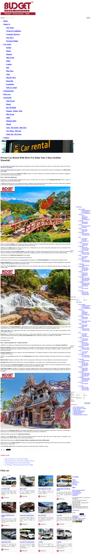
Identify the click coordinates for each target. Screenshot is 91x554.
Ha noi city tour (76, 409)
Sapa (80, 255)
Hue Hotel (84, 239)
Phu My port (85, 247)
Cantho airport (85, 243)
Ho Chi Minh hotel (86, 213)
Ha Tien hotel (85, 267)
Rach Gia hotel (85, 293)
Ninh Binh (81, 264)
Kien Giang (81, 266)
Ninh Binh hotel (85, 265)
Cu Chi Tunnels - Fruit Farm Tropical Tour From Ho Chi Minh (19, 464)
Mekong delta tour (77, 413)
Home (73, 479)
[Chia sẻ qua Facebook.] (1, 449)
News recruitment (76, 491)
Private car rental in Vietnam (79, 408)
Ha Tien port (85, 270)
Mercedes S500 (6, 542)
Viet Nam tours (75, 482)
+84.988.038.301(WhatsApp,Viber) (9, 16)
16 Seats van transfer (27, 542)
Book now (6, 497)
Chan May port (85, 241)
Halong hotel (85, 272)
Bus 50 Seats (42, 515)
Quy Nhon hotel (85, 260)
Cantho (80, 242)
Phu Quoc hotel (85, 252)
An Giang (81, 290)
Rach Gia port (85, 292)
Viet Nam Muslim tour (78, 412)
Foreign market (75, 494)
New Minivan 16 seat (44, 488)
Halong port (84, 275)
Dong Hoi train (85, 280)
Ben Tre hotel (85, 288)
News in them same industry (78, 490)
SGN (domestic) (85, 211)
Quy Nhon (81, 259)
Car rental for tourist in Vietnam (80, 414)
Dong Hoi (81, 276)
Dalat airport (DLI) (86, 225)
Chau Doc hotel (85, 294)
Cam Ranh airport (86, 234)
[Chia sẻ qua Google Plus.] (4, 449)
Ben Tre (81, 287)
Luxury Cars (5, 488)
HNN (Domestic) (86, 219)
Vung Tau (81, 246)
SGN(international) (86, 210)
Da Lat (80, 224)
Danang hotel (85, 222)
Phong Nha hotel (85, 278)
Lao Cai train (85, 256)
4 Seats (59, 542)
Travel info (74, 484)
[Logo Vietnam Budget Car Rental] (18, 15)
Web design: (75, 519)
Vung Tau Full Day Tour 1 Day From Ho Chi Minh (16, 458)
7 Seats (40, 542)
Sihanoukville (85, 285)
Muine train (84, 231)
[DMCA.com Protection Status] (77, 522)
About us (74, 480)
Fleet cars (74, 483)
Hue (80, 237)
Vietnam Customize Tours (79, 410)
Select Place (79, 206)
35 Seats (59, 515)
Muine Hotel (85, 229)
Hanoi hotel (84, 218)
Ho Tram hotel (85, 250)
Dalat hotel (84, 227)
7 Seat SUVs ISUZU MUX (27, 515)
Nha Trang (81, 232)
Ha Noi (80, 214)
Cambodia (81, 281)
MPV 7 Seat (23, 488)
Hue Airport (84, 238)
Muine (80, 228)
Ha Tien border (85, 269)
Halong (80, 271)
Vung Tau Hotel (85, 248)
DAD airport (85, 223)
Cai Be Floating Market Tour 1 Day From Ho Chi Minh (17, 462)
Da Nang (81, 220)
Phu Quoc (81, 251)
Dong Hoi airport (86, 279)
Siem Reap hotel (85, 284)
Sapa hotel (84, 257)
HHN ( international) (85, 216)
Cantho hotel (85, 244)
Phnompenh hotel (86, 283)
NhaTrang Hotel (85, 233)
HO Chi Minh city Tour (78, 407)
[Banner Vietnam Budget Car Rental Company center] (38, 152)
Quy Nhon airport (86, 261)
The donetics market (76, 492)
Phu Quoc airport (86, 253)
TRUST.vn (81, 519)
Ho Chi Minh (82, 209)
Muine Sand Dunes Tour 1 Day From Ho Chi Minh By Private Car (20, 460)
